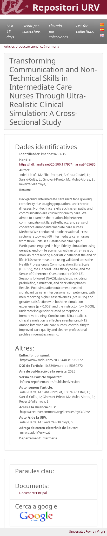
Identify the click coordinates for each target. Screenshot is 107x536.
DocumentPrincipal (33, 493)
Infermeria (51, 46)
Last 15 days (10, 31)
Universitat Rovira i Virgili (87, 531)
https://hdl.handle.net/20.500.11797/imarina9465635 (57, 164)
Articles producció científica (24, 46)
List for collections (85, 28)
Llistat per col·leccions (31, 28)
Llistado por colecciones (58, 31)
